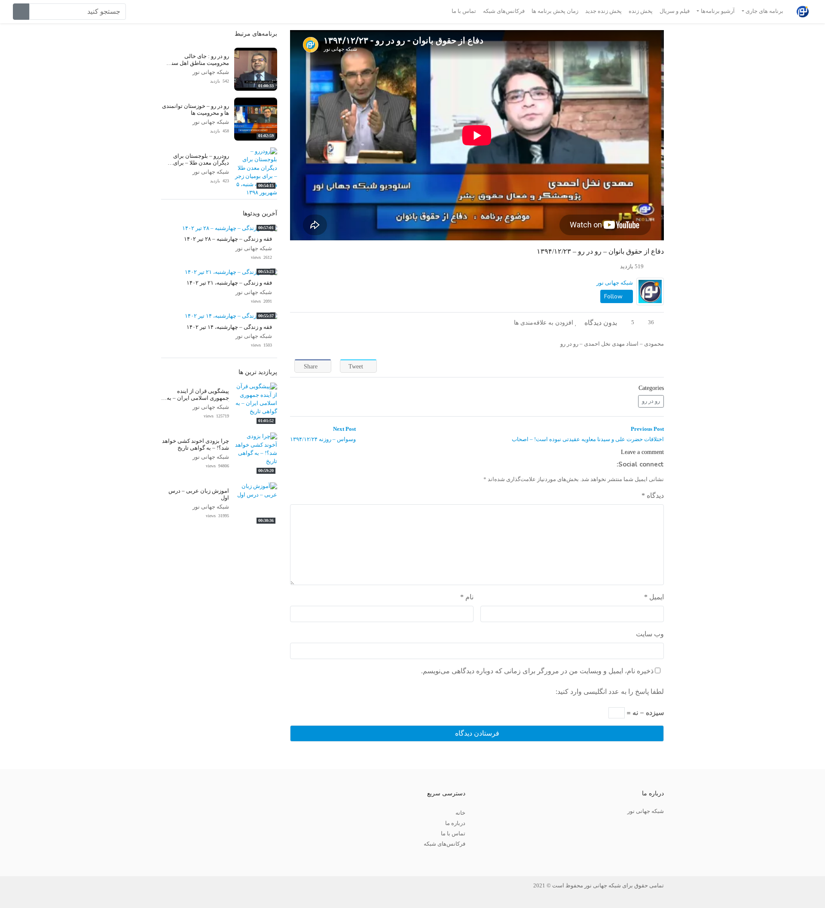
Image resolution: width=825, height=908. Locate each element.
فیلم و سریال (675, 11)
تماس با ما (464, 11)
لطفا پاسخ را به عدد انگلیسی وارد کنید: (610, 691)
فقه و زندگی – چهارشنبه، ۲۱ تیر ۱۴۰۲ (229, 283)
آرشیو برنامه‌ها (718, 11)
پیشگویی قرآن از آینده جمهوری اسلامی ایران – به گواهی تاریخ (198, 398)
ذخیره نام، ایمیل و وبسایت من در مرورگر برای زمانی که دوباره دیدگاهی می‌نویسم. (537, 671)
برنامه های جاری (764, 11)
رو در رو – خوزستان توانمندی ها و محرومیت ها (195, 109)
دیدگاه (653, 495)
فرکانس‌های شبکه (504, 11)
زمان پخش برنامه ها (555, 11)
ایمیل (654, 597)
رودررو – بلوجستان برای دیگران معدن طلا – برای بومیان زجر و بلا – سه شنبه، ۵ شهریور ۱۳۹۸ (195, 166)
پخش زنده (641, 11)
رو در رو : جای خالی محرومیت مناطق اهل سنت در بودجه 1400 (197, 63)
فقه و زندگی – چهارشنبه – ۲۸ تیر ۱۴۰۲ (228, 239)
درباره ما (455, 823)
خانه (460, 813)
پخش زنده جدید (603, 11)
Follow (614, 296)
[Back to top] (24, 858)
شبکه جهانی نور (614, 283)
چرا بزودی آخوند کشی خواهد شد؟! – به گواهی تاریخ (195, 444)
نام (467, 597)
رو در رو (651, 401)
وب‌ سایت (650, 634)
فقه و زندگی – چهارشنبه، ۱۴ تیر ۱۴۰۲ (229, 327)
